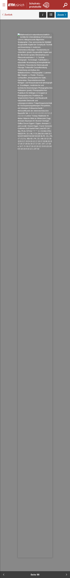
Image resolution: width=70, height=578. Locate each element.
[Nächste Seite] (66, 574)
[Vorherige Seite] (3, 574)
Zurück (8, 14)
